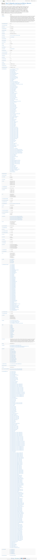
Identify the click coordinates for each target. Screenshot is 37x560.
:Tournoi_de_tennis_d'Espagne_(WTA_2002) (16, 463)
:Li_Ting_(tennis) (13, 115)
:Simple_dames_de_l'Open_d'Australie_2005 (16, 435)
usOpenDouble (4, 58)
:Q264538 (12, 349)
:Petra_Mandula (13, 125)
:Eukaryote (11, 336)
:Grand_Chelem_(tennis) (14, 99)
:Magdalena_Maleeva (13, 117)
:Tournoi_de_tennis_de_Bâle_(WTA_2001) (16, 151)
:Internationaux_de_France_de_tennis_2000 (16, 402)
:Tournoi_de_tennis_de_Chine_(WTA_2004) (16, 495)
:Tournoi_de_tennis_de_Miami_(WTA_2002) (16, 508)
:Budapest (12, 79)
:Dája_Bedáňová (13, 397)
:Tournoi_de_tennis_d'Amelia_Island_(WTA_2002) (17, 457)
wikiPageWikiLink (4, 371)
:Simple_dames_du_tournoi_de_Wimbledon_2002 (17, 447)
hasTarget (3, 549)
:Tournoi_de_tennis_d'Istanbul (14, 474)
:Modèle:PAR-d (13, 290)
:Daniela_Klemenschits (13, 87)
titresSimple (4, 242)
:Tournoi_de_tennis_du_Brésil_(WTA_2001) (16, 528)
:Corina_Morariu (13, 380)
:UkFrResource (12, 549)
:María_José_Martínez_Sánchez (15, 547)
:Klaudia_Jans (12, 112)
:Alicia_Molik (12, 71)
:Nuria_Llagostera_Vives (14, 121)
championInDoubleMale (5, 368)
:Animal (11, 335)
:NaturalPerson (12, 334)
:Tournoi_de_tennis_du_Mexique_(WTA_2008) (16, 539)
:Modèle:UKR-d (13, 297)
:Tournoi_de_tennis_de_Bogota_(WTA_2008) (16, 482)
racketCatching (4, 50)
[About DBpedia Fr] (3, 1)
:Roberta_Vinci (12, 422)
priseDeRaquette (4, 227)
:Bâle (11, 80)
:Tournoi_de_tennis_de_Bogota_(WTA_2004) (16, 480)
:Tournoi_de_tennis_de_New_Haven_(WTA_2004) (17, 513)
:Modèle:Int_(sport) (13, 304)
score (3, 234)
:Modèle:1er (12, 264)
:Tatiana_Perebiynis (13, 146)
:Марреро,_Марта (13, 358)
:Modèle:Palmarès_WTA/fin (14, 306)
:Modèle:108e (12, 273)
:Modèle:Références (13, 272)
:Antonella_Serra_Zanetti (14, 377)
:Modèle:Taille (12, 308)
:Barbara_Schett (13, 78)
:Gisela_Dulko (12, 98)
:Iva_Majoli (12, 103)
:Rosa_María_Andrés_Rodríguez (15, 423)
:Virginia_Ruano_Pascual (14, 156)
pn (3, 221)
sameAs (3, 348)
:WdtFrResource (12, 553)
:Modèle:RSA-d (13, 292)
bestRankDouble (4, 28)
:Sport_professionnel (13, 143)
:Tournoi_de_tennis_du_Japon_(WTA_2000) (16, 531)
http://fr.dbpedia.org (15, 4)
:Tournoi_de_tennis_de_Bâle (14, 491)
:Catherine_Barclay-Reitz (14, 81)
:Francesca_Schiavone (13, 97)
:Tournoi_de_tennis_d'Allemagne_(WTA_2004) (16, 455)
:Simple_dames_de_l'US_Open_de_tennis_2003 (16, 439)
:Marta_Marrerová (13, 359)
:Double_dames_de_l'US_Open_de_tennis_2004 (16, 389)
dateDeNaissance (4, 186)
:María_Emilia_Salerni (13, 168)
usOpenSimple (4, 251)
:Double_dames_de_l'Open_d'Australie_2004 (16, 385)
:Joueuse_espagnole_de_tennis (15, 82)
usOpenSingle (4, 60)
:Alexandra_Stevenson (13, 70)
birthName (3, 33)
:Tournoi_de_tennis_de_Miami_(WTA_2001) (16, 507)
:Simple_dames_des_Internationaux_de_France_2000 (17, 441)
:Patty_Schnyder (13, 124)
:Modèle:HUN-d (13, 287)
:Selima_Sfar (12, 139)
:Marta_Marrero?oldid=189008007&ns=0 (16, 363)
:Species (11, 337)
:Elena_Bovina (12, 90)
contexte (3, 179)
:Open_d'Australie (13, 122)
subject (3, 320)
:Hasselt (12, 100)
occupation (3, 48)
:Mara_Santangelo (13, 165)
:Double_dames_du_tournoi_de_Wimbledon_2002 (17, 394)
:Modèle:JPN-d (12, 289)
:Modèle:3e (12, 266)
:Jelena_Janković (13, 407)
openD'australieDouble (5, 210)
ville (3, 259)
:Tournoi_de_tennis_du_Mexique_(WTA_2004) (16, 537)
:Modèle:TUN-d (13, 296)
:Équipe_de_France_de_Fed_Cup (15, 162)
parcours (3, 216)
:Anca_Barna (12, 75)
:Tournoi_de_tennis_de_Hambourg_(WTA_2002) (16, 496)
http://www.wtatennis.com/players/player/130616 (15, 345)
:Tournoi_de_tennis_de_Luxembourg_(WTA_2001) (17, 506)
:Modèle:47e (12, 267)
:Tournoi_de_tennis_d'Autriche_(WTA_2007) (16, 461)
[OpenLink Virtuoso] (12, 558)
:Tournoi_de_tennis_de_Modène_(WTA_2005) (16, 511)
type (2, 324)
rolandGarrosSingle (4, 53)
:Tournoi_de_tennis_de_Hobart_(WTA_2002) (16, 500)
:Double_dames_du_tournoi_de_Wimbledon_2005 (17, 396)
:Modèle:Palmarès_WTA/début (14, 305)
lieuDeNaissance (4, 203)
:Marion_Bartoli (13, 166)
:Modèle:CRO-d (13, 283)
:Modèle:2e (12, 265)
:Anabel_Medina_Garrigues (14, 73)
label (3, 343)
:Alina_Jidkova (12, 373)
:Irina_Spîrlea (12, 404)
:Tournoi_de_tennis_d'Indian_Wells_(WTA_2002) (16, 470)
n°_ (3, 206)
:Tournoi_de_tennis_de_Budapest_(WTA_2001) (16, 489)
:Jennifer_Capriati (13, 105)
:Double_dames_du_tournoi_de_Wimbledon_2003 (17, 395)
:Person (11, 325)
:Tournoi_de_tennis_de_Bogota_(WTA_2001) (16, 479)
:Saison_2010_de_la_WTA (14, 428)
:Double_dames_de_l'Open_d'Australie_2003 (16, 384)
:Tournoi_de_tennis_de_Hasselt (14, 497)
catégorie (3, 176)
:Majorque (12, 164)
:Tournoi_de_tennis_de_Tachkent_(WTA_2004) (16, 526)
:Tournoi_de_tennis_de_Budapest (15, 488)
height (3, 45)
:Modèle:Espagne (13, 270)
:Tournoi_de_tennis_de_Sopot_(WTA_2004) (16, 219)
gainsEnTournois (4, 201)
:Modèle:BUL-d (12, 280)
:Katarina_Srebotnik (13, 411)
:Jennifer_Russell (13, 106)
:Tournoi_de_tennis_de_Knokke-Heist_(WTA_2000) (17, 503)
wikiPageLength (4, 65)
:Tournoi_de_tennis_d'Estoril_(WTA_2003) (16, 466)
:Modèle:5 (12, 276)
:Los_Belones (12, 171)
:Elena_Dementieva (13, 91)
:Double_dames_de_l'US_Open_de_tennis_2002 (16, 387)
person (6, 4)
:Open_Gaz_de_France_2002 (14, 416)
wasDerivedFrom (4, 363)
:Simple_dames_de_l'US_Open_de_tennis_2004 (16, 440)
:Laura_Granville (13, 114)
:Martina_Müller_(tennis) (14, 167)
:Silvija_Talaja (12, 141)
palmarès (3, 213)
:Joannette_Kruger (13, 108)
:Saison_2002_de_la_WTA (14, 131)
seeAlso (3, 345)
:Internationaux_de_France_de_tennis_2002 (16, 403)
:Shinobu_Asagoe (13, 140)
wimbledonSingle (4, 175)
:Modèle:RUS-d (13, 293)
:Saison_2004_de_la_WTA (14, 133)
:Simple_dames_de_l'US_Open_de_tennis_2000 (16, 436)
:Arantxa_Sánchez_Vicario (14, 379)
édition (3, 315)
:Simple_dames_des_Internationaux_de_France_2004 (17, 444)
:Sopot (12, 142)
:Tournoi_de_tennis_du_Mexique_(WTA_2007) (16, 538)
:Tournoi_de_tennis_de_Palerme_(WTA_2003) (16, 515)
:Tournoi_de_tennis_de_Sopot (14, 523)
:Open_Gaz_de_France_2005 (14, 418)
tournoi (3, 244)
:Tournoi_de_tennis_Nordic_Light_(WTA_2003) (16, 452)
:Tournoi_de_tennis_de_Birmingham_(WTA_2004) (17, 478)
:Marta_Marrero (12, 348)
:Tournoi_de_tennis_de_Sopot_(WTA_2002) (16, 524)
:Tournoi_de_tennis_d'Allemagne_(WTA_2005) (16, 456)
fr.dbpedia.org (23, 4)
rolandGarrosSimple (5, 232)
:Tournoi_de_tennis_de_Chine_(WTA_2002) (16, 494)
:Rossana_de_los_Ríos (13, 424)
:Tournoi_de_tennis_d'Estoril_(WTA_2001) (16, 465)
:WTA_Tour (12, 157)
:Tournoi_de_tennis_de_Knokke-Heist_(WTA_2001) (17, 504)
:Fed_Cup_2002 (13, 399)
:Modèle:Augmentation (13, 300)
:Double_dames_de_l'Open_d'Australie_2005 (16, 386)
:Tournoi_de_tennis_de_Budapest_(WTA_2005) (16, 150)
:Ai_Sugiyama (12, 69)
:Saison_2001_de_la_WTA (14, 130)
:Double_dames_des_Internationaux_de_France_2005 (17, 393)
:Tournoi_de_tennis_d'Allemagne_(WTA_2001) (16, 453)
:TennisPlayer (12, 328)
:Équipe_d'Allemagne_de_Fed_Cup (15, 160)
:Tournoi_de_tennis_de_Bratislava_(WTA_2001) (16, 487)
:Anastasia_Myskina (13, 74)
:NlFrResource (12, 550)
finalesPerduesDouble (5, 198)
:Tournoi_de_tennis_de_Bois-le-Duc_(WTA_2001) (16, 483)
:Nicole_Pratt (12, 120)
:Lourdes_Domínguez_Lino (14, 116)
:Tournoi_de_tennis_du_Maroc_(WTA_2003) (16, 534)
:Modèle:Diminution (13, 301)
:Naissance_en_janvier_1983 (14, 83)
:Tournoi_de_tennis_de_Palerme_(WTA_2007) (16, 516)
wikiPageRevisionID (4, 67)
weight (3, 62)
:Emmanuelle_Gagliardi (13, 398)
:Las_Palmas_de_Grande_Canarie (15, 35)
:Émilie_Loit (12, 159)
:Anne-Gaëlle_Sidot (13, 376)
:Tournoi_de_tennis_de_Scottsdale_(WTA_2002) (16, 522)
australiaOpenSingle (4, 25)
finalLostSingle (4, 40)
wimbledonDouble (4, 173)
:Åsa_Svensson (13, 158)
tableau (3, 239)
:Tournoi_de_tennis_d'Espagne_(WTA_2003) (16, 464)
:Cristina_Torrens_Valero (14, 86)
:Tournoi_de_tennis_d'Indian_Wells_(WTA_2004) (16, 472)
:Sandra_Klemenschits (13, 138)
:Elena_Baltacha (13, 89)
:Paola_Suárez (12, 123)
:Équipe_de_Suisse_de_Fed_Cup (15, 163)
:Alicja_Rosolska (13, 72)
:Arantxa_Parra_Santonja (14, 378)
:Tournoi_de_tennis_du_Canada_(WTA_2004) (16, 529)
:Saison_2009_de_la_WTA (14, 137)
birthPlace (3, 35)
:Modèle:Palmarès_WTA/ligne (14, 307)
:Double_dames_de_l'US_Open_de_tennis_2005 (16, 390)
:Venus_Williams (13, 154)
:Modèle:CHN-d (13, 282)
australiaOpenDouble (4, 23)
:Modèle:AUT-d (13, 278)
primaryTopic (4, 555)
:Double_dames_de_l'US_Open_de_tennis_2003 (16, 388)
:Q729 (11, 333)
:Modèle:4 (12, 275)
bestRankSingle (4, 30)
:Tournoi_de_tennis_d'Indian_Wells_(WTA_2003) (16, 471)
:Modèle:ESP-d (12, 284)
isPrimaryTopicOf (4, 365)
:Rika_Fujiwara (12, 126)
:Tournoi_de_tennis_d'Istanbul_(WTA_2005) (16, 149)
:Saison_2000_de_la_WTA (14, 129)
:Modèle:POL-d (12, 291)
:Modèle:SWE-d (13, 295)
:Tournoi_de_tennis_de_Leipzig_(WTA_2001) (16, 505)
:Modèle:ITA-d (12, 288)
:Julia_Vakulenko (13, 109)
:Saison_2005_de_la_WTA (14, 134)
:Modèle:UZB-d (13, 299)
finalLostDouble (4, 38)
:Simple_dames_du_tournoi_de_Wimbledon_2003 (17, 448)
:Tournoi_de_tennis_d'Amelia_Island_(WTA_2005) (17, 458)
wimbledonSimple (4, 313)
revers (3, 229)
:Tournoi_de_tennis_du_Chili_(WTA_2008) (16, 530)
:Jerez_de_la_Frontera (13, 107)
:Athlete (11, 327)
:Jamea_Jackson (13, 104)
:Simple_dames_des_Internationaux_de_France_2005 (17, 445)
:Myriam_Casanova (13, 414)
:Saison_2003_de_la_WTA (14, 132)
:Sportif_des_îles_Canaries (14, 320)
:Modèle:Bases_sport (13, 281)
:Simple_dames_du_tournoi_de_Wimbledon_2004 (17, 449)
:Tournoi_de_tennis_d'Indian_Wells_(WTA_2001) (16, 469)
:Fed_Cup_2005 (13, 95)
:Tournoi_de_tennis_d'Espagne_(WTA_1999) (16, 462)
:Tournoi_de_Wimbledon (14, 148)
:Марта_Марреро (13, 361)
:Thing (11, 324)
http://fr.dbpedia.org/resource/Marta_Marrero (18, 3)
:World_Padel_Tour (13, 542)
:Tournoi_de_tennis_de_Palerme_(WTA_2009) (16, 517)
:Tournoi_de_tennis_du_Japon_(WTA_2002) (16, 532)
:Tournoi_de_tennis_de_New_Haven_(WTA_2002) (17, 512)
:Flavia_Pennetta (13, 96)
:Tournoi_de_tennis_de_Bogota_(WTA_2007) (16, 481)
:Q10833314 (12, 48)
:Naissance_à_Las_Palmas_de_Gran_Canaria (16, 84)
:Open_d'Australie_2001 (14, 419)
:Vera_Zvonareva (13, 155)
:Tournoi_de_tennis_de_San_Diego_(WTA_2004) (16, 521)
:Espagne (12, 92)
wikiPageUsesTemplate (5, 264)
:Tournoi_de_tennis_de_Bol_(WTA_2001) (16, 486)
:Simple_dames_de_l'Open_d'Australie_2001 (16, 432)
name (3, 367)
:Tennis (12, 147)
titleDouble (3, 55)
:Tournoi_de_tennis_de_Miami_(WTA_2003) (16, 509)
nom (3, 205)
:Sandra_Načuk (13, 430)
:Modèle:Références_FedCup (14, 309)
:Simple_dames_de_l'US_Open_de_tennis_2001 (16, 437)
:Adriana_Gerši (13, 371)
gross (3, 43)
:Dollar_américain (13, 88)
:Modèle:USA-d (13, 298)
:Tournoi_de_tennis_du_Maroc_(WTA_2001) (16, 533)
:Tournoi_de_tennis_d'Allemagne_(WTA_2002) (16, 454)
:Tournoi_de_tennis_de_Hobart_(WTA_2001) (16, 499)
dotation (3, 189)
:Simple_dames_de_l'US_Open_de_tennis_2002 (16, 438)
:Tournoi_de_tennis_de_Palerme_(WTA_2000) (16, 514)
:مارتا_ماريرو (12, 350)
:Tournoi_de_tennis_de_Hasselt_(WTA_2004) (16, 498)
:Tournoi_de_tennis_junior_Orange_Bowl (15, 540)
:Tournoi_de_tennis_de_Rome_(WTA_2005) (16, 520)
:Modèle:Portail (13, 271)
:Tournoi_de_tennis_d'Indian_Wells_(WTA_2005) (16, 473)
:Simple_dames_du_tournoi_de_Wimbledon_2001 (17, 446)
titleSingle (3, 57)
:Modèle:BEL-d (12, 279)
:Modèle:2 (12, 274)
